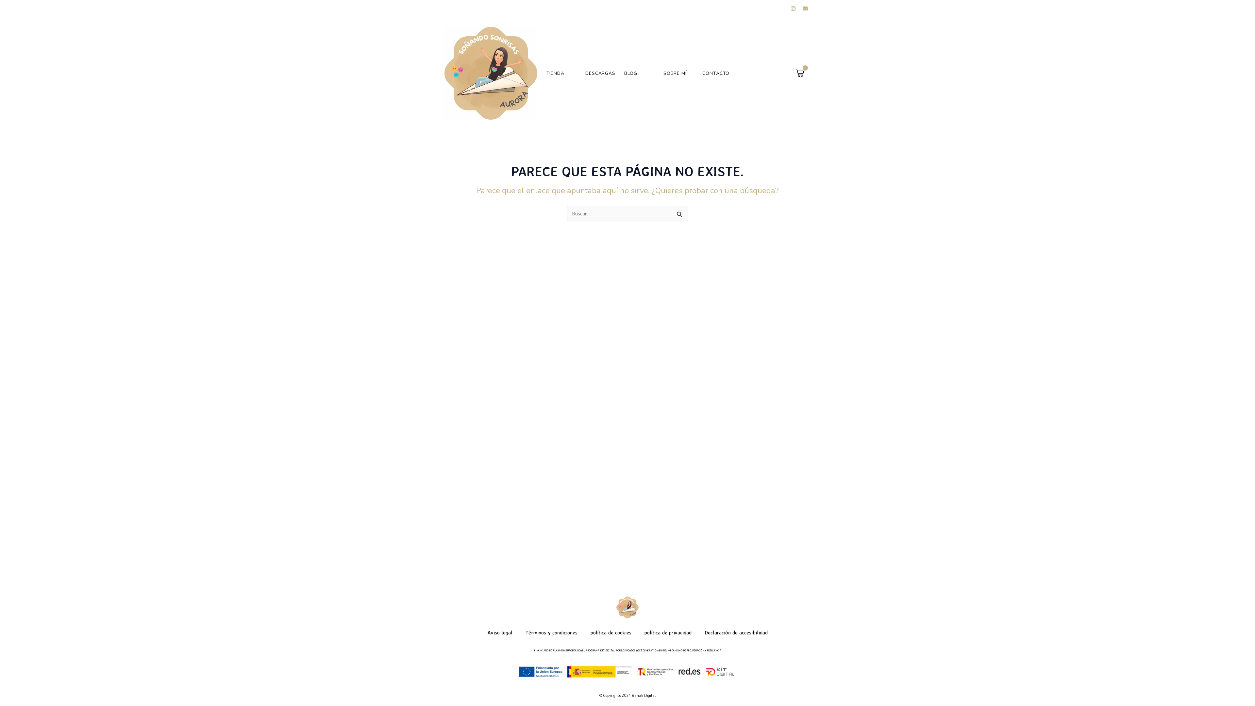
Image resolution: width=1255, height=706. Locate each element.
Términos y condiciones (551, 632)
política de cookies (611, 632)
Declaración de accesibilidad (736, 632)
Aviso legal (499, 632)
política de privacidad (668, 632)
